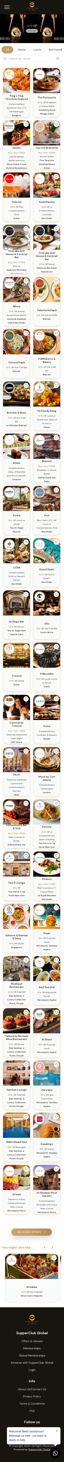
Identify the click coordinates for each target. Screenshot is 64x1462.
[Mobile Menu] (7, 7)
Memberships (32, 1348)
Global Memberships (32, 1355)
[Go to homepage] (32, 1319)
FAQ (32, 1411)
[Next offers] (52, 1247)
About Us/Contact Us (32, 1389)
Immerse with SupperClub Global (32, 1363)
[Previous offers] (44, 1247)
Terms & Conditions (32, 1403)
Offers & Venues (32, 1341)
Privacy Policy (32, 1396)
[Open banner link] (32, 28)
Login (32, 1370)
